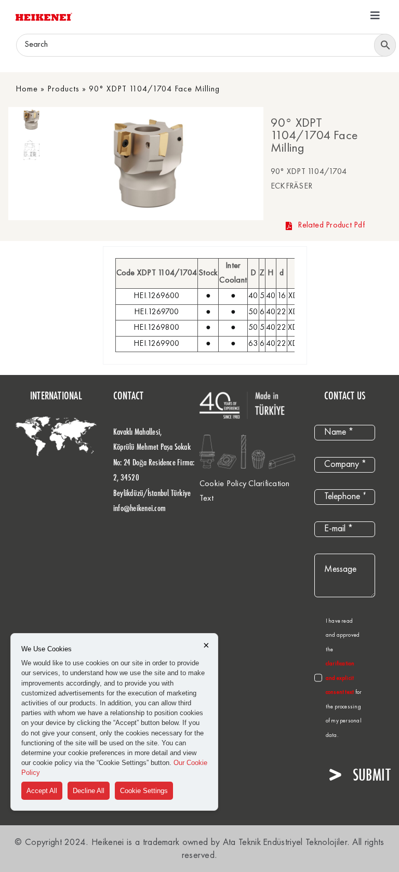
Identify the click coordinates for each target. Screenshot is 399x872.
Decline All (88, 791)
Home (27, 89)
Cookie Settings (144, 791)
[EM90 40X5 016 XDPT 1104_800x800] (148, 163)
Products (63, 89)
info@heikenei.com (139, 508)
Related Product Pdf (331, 225)
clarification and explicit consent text (340, 678)
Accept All (41, 791)
